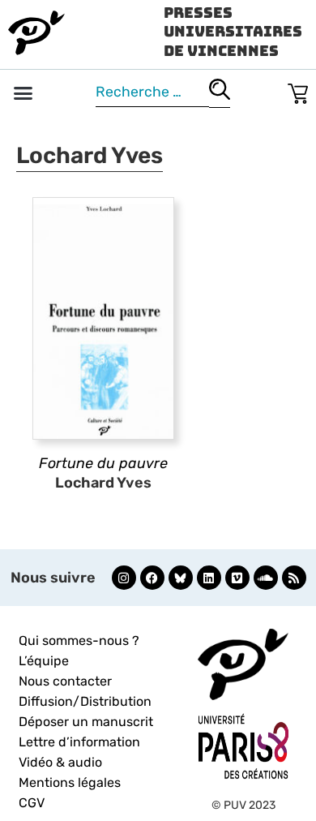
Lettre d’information (79, 742)
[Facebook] (152, 577)
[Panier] (298, 90)
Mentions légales (70, 782)
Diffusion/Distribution (85, 701)
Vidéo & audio (60, 762)
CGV (32, 802)
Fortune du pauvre (103, 463)
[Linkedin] (209, 577)
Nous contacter (65, 681)
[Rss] (294, 577)
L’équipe (44, 660)
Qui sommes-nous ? (79, 640)
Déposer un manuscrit (86, 721)
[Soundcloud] (266, 577)
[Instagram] (124, 577)
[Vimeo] (237, 577)
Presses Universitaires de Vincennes (233, 31)
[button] (23, 93)
